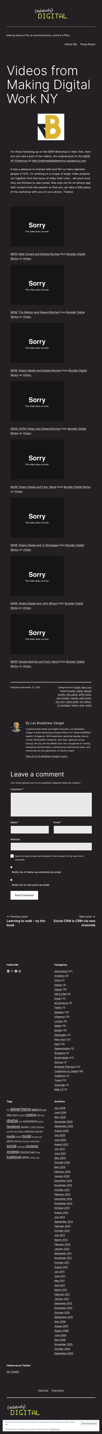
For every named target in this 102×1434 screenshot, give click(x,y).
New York (87, 687)
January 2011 (61, 1298)
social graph (21, 1146)
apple (44, 1110)
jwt (11, 1131)
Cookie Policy (55, 1429)
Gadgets (59, 1012)
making (74, 698)
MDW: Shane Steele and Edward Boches (35, 370)
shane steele (72, 701)
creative (30, 1114)
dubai (20, 1121)
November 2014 (63, 1203)
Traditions (60, 1075)
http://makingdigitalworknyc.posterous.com (59, 160)
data (42, 1115)
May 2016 (59, 1167)
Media (57, 1025)
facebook (13, 1126)
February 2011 (62, 1294)
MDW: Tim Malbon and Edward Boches (34, 312)
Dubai (57, 998)
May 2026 (60, 1117)
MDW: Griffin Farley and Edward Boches (35, 428)
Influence (59, 1016)
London (58, 1021)
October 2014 (62, 1208)
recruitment (26, 1141)
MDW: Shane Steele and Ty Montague (34, 545)
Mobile (58, 1030)
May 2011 (59, 1280)
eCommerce (61, 1003)
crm (38, 1115)
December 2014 (63, 1198)
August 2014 (61, 1212)
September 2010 (63, 1317)
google (24, 1126)
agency (36, 1109)
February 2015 (62, 1194)
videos (74, 705)
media (11, 1136)
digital (79, 691)
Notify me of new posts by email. (31, 884)
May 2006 (60, 1339)
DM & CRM (60, 994)
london (21, 1131)
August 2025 (61, 1130)
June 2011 (59, 1276)
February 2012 (62, 1244)
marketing (28, 1131)
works (88, 705)
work (81, 705)
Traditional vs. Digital (66, 1071)
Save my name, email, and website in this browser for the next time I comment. (49, 858)
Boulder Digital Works (77, 487)
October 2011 (61, 1262)
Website (15, 839)
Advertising (60, 971)
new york (60, 701)
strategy (13, 1152)
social (11, 1146)
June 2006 (60, 1335)
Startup (58, 1062)
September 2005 (63, 1353)
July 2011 (59, 1271)
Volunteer (59, 1085)
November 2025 (63, 1121)
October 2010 (62, 1312)
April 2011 (59, 1285)
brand (14, 1115)
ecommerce (30, 1121)
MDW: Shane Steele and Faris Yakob (33, 487)
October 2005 (62, 1348)
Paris (57, 1044)
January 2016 (61, 1176)
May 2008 (60, 1321)
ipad (8, 1131)
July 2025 (59, 1135)
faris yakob (72, 694)
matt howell (85, 698)
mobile (18, 1137)
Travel (57, 1080)
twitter (25, 1157)
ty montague (63, 705)
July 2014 (59, 1217)
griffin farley (85, 694)
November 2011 (63, 1258)
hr (29, 1127)
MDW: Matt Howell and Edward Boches (35, 254)
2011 (8, 1110)
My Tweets (13, 1371)
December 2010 (63, 1303)
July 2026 (59, 1108)
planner (10, 1141)
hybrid (33, 1127)
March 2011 (60, 1289)
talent (33, 1152)
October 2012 (62, 1230)
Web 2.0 (58, 1089)
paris (40, 1137)
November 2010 (63, 1308)
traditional (14, 1157)
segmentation (34, 1141)
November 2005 (63, 1344)
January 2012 (61, 1248)
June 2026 (60, 1112)
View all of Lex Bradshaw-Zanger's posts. (46, 756)
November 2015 (63, 1185)
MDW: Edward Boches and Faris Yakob (34, 661)
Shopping (59, 1053)
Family (58, 1007)
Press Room (87, 44)
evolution (40, 1121)
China (57, 980)
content (21, 1115)
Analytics (59, 975)
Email (57, 822)
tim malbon (85, 701)
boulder (71, 691)
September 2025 (63, 1126)
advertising (20, 1109)
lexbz (15, 1131)
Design (58, 985)
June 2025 (60, 1139)
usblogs (32, 1157)
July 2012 (59, 1235)
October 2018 (62, 1162)
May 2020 (60, 1158)
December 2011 (63, 1253)
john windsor (63, 698)
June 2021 (60, 1153)
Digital (77, 687)
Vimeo (27, 258)
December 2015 (63, 1180)
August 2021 (61, 1144)
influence (40, 1127)
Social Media (61, 1057)
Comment (17, 789)
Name (14, 822)
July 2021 (59, 1148)
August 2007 (61, 1326)
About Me (71, 44)
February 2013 (62, 1226)
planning (17, 1141)
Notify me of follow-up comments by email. (36, 872)
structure (25, 1152)
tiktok (38, 1152)
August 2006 (61, 1330)
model (26, 1136)
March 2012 (61, 1239)
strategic (32, 1146)
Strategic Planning (64, 1066)
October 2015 (62, 1189)
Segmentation (62, 1048)
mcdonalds (38, 1131)
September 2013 (63, 1221)
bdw (9, 1114)
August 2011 (61, 1267)
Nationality (60, 1035)
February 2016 (62, 1171)
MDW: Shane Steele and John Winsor (34, 603)
